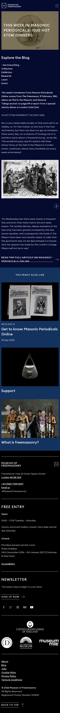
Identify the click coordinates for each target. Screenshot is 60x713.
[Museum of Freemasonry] (11, 5)
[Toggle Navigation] (57, 5)
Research (6, 76)
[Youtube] (31, 607)
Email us (5, 488)
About (4, 661)
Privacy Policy (8, 676)
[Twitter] (10, 607)
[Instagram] (17, 607)
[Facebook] (3, 607)
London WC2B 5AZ (11, 477)
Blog (3, 665)
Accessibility (8, 564)
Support (8, 391)
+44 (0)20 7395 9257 (12, 484)
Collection (7, 69)
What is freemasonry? (20, 442)
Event (4, 83)
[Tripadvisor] (24, 607)
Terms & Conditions (11, 680)
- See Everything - (10, 65)
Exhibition (6, 72)
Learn (4, 80)
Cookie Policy (8, 672)
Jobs (3, 669)
